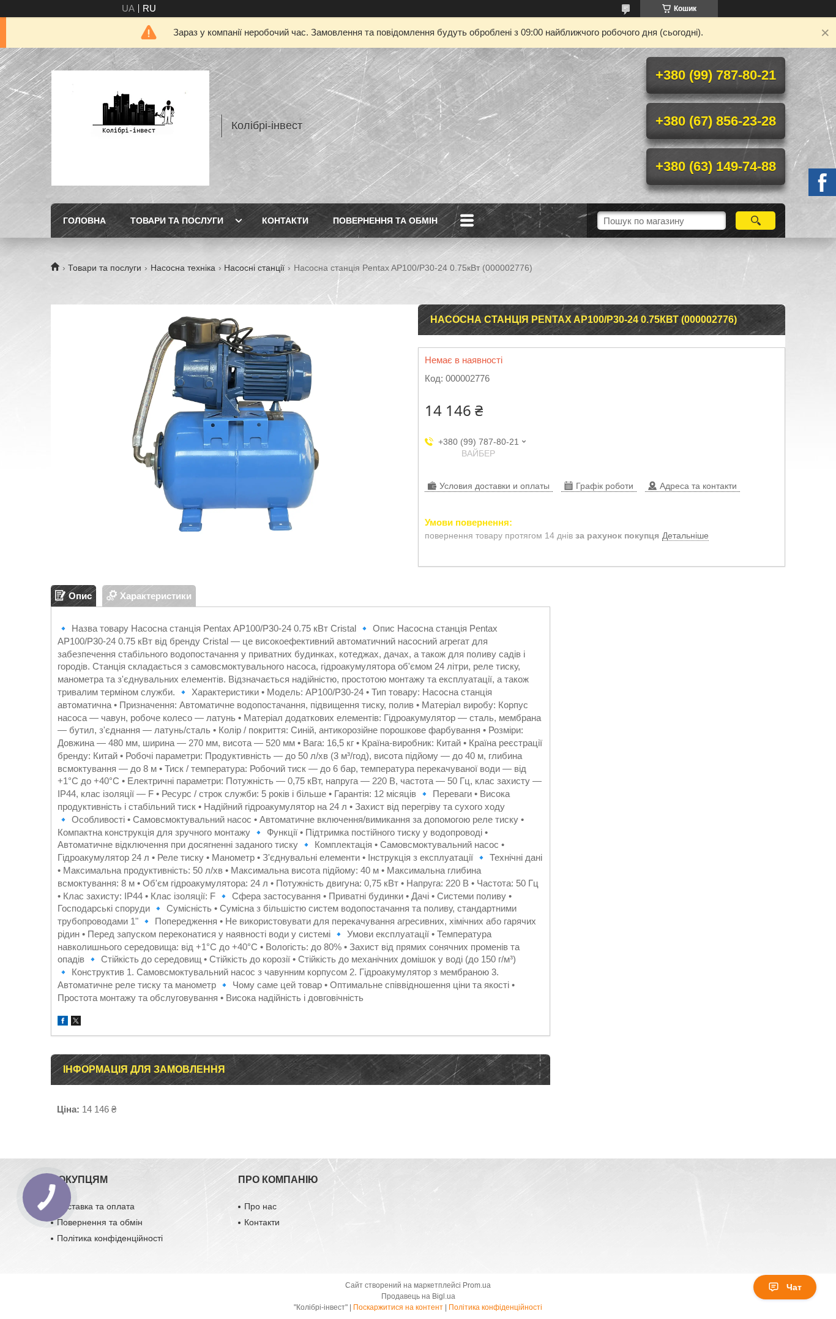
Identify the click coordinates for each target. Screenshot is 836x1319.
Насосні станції (254, 268)
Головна (84, 220)
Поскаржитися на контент (398, 1307)
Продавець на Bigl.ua (418, 1296)
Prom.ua (477, 1285)
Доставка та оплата (96, 1206)
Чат (794, 1287)
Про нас (260, 1206)
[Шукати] (755, 220)
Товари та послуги (176, 220)
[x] (76, 1022)
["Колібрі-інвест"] (130, 125)
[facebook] (63, 1022)
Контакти (285, 220)
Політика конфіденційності (110, 1238)
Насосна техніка (183, 268)
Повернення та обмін (385, 220)
